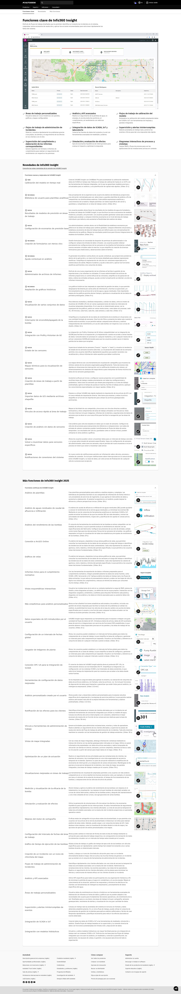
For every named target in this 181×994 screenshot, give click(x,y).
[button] (90, 175)
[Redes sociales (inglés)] (29, 982)
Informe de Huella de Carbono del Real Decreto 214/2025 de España (99, 989)
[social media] (29, 982)
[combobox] (56, 3)
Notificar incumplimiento (50, 989)
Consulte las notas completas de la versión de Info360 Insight (45, 168)
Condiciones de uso (63, 989)
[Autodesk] (29, 2)
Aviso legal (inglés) (74, 989)
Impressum (70, 991)
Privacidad (25, 989)
